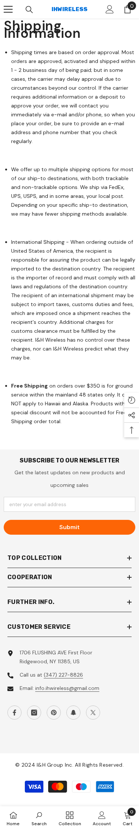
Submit (69, 527)
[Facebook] (14, 713)
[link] (39, 818)
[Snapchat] (73, 713)
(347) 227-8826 (63, 674)
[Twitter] (93, 713)
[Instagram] (34, 713)
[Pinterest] (54, 713)
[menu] (8, 9)
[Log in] (110, 9)
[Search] (29, 9)
